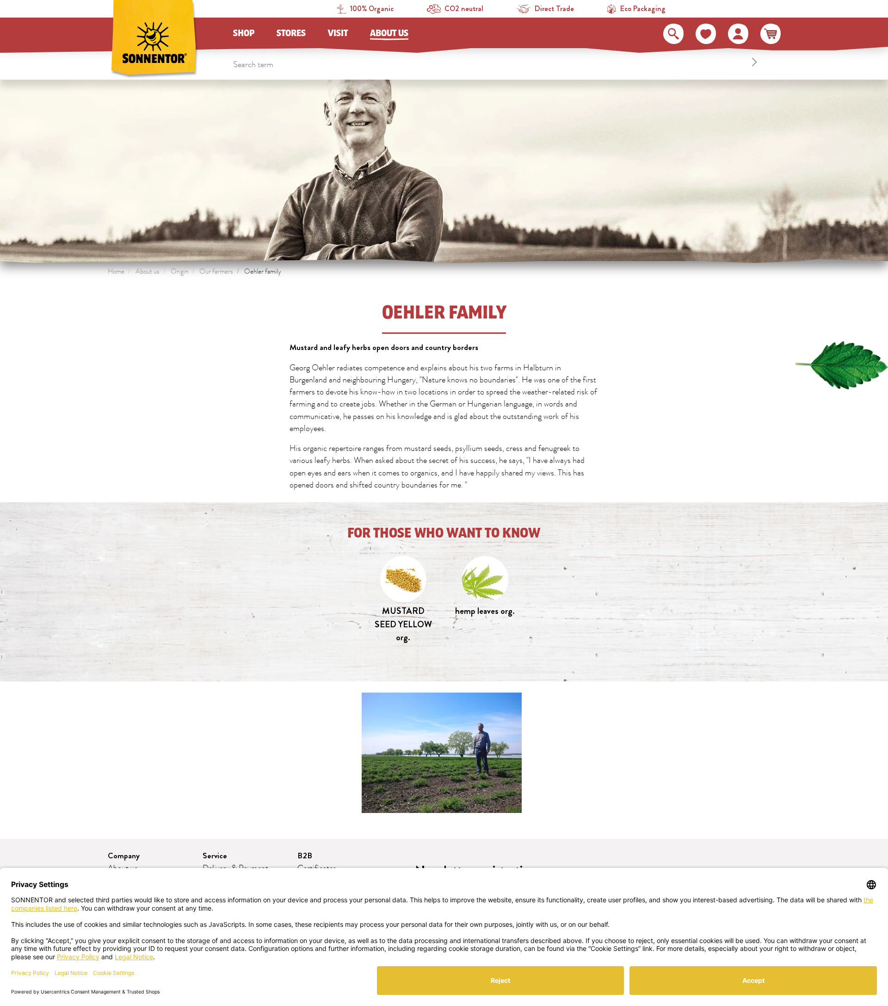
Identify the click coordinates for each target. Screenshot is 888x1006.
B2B (304, 856)
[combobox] (496, 62)
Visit (338, 33)
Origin (179, 271)
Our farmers (216, 271)
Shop (243, 33)
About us (389, 33)
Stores (291, 33)
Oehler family (262, 271)
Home (116, 271)
